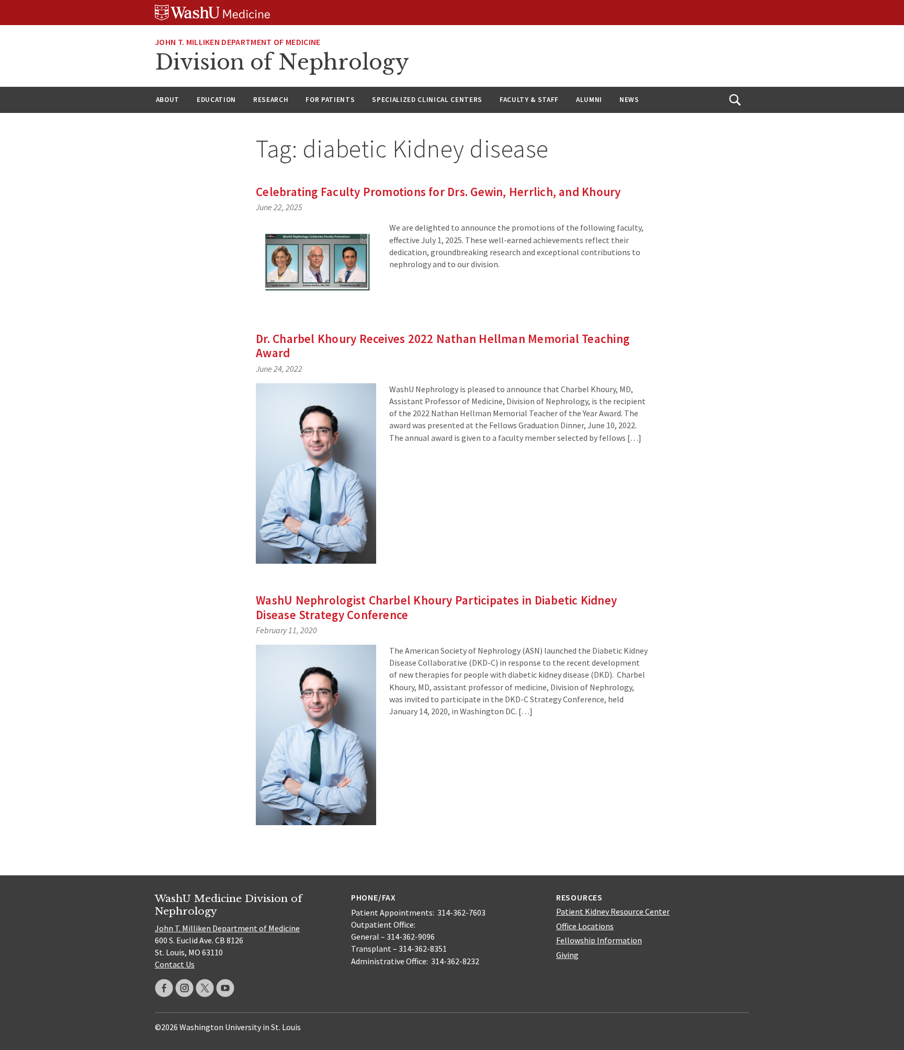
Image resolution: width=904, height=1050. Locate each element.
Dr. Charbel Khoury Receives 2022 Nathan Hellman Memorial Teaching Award (442, 346)
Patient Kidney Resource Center (613, 911)
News (629, 99)
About (167, 99)
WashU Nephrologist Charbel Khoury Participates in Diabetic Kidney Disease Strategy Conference (436, 607)
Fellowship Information (599, 940)
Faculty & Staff (529, 99)
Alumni (589, 99)
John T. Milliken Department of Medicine (237, 42)
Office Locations (585, 926)
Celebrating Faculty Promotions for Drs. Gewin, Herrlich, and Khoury (438, 191)
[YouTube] (225, 988)
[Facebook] (164, 988)
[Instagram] (184, 988)
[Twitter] (205, 988)
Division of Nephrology (282, 62)
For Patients (330, 99)
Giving (567, 955)
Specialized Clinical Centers (427, 99)
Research (270, 99)
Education (216, 99)
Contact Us (175, 964)
